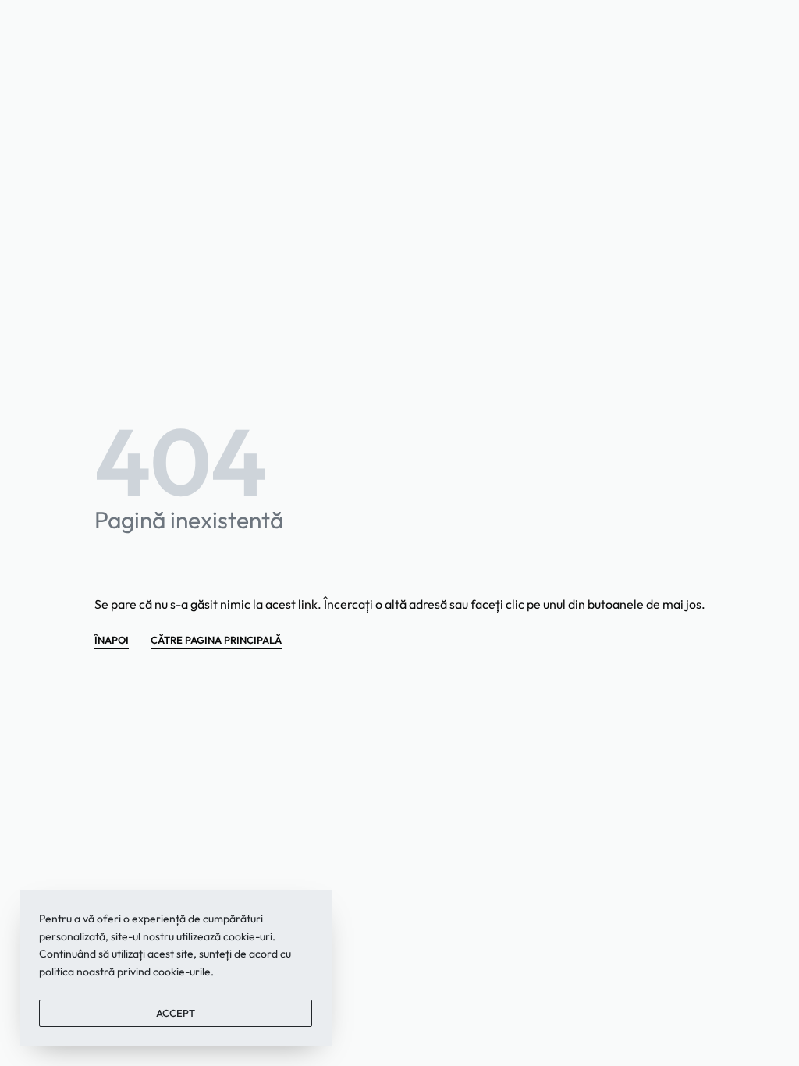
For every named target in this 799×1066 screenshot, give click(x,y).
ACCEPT (175, 1013)
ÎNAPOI (111, 640)
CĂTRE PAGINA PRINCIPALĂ (216, 640)
